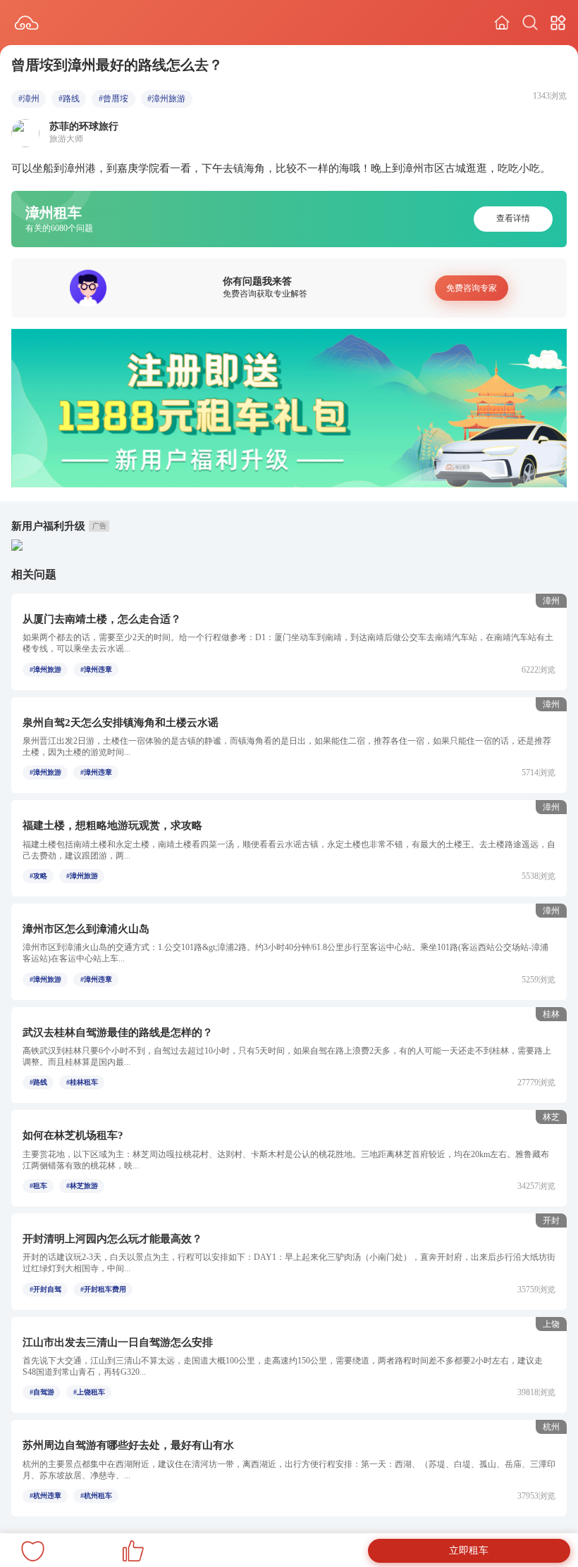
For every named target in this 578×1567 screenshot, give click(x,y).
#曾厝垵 (113, 99)
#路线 (69, 99)
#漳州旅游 (166, 99)
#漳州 (28, 99)
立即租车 (468, 1550)
